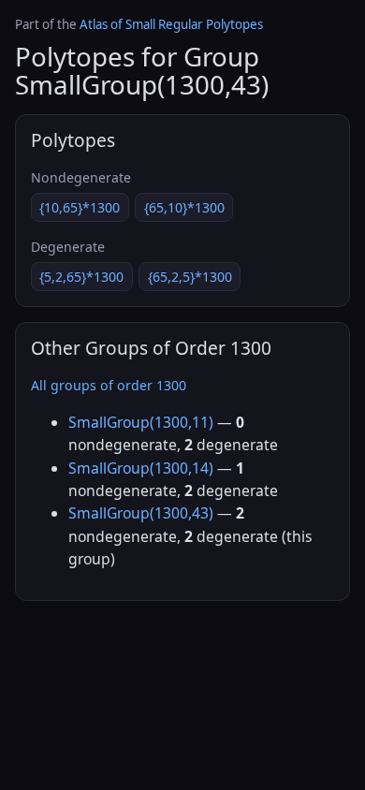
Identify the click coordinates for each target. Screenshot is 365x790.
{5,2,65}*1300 (81, 276)
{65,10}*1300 (184, 207)
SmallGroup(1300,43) (140, 513)
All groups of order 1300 (108, 385)
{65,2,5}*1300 (190, 276)
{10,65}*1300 (79, 207)
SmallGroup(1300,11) (140, 422)
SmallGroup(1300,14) (140, 468)
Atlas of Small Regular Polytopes (171, 24)
